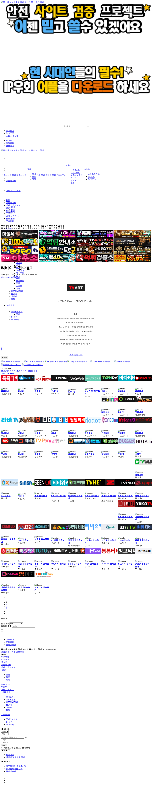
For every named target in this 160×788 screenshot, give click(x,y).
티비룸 (21, 454)
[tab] (80, 664)
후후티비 (139, 433)
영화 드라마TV (58, 175)
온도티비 (105, 433)
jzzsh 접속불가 (24, 540)
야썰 (13, 299)
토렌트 (48, 175)
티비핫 (121, 412)
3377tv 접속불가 (125, 540)
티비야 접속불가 (142, 496)
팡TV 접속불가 (91, 564)
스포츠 (19, 286)
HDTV (138, 454)
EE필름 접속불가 (58, 540)
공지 (18, 314)
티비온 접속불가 (8, 564)
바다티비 (122, 391)
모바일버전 (11, 645)
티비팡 (37, 454)
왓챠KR (121, 433)
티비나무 (139, 475)
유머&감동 (75, 170)
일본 (34, 176)
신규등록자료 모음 (14, 769)
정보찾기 (10, 146)
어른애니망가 (17, 291)
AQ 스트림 (5, 496)
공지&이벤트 (16, 312)
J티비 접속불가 (75, 564)
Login (4, 745)
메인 (8, 200)
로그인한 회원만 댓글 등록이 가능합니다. (19, 371)
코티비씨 (139, 412)
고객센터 (10, 305)
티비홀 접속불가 (125, 517)
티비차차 (105, 412)
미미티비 (139, 391)
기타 (18, 288)
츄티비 (54, 433)
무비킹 (4, 454)
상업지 (14, 296)
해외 (13, 212)
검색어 (6, 626)
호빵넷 (54, 454)
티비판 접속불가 (125, 496)
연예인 (19, 263)
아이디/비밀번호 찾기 (15, 757)
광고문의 (15, 319)
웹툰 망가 (40, 175)
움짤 (18, 283)
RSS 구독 (10, 133)
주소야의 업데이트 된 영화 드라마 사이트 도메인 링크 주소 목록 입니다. (32, 226)
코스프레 (20, 273)
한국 (13, 207)
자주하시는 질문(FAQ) (16, 766)
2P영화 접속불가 (108, 540)
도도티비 (89, 433)
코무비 (37, 391)
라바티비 (5, 433)
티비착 (21, 391)
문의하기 (10, 642)
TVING (54, 391)
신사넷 (21, 496)
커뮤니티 (70, 165)
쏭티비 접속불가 (41, 539)
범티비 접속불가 (25, 587)
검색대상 (5, 623)
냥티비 (21, 433)
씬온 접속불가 (40, 496)
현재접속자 (11, 771)
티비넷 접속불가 (92, 496)
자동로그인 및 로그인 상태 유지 (17, 748)
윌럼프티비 (90, 454)
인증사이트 (11, 181)
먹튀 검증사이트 (13, 191)
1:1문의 (14, 317)
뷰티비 (37, 433)
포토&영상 (75, 172)
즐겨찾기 (10, 131)
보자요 (121, 454)
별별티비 (72, 454)
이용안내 (10, 639)
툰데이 (104, 391)
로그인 (9, 140)
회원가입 (10, 143)
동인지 (14, 294)
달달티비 (72, 433)
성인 (29, 169)
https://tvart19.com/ (10, 277)
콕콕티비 (5, 391)
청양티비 (105, 454)
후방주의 (20, 281)
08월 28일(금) (12, 136)
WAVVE (71, 392)
